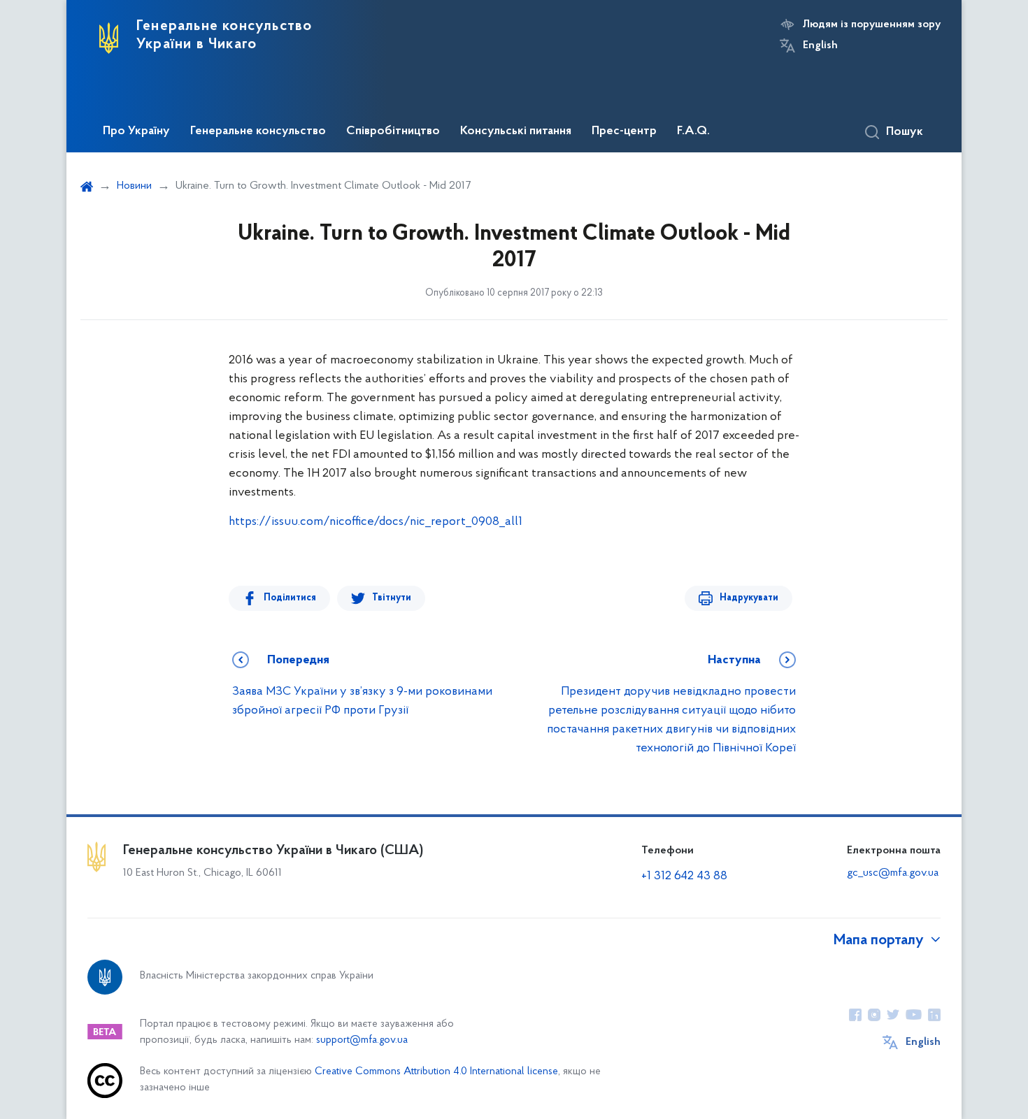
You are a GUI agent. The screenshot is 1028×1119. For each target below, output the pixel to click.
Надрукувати (749, 598)
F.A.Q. (693, 131)
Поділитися (290, 598)
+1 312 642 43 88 (684, 876)
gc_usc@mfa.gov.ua (892, 873)
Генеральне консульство (258, 131)
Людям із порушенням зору (872, 24)
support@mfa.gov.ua (362, 1040)
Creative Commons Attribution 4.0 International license (436, 1072)
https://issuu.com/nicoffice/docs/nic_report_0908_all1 (375, 522)
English (820, 45)
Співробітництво (393, 131)
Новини (134, 186)
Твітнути (391, 598)
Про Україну (136, 131)
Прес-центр (624, 131)
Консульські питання (515, 131)
